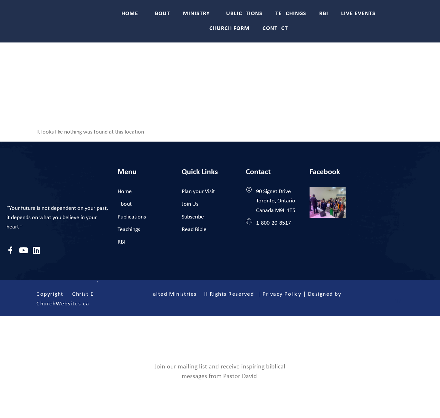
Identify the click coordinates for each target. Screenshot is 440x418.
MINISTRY (196, 14)
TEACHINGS (290, 14)
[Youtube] (23, 250)
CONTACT (275, 28)
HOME (129, 14)
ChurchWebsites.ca (63, 304)
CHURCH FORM (229, 28)
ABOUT (160, 14)
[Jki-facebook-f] (10, 250)
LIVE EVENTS (358, 14)
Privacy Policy (282, 294)
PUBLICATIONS (243, 14)
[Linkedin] (36, 250)
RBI (323, 14)
